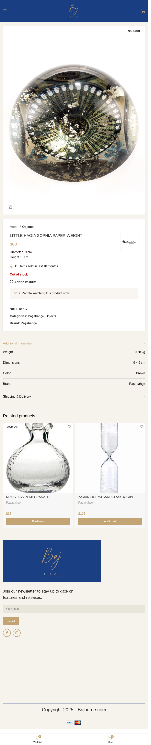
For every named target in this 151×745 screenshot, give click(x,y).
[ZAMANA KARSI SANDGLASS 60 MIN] (110, 458)
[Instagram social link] (17, 633)
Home (14, 226)
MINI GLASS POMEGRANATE (27, 497)
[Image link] (52, 561)
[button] (110, 521)
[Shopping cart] (143, 11)
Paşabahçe (36, 316)
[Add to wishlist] (69, 426)
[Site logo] (74, 10)
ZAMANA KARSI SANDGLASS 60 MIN (105, 497)
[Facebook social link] (7, 633)
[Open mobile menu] (5, 11)
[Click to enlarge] (10, 207)
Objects (28, 226)
